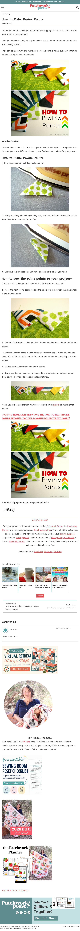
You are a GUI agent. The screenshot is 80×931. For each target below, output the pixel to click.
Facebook (38, 551)
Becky (10, 23)
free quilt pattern (17, 541)
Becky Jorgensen (40, 520)
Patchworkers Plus (42, 530)
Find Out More (45, 918)
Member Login (21, 928)
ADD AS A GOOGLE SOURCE (15, 890)
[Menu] (2, 7)
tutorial (56, 405)
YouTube (58, 551)
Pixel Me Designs (74, 926)
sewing (40, 596)
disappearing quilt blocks (62, 537)
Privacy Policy (31, 928)
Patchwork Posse (40, 7)
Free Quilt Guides (10, 928)
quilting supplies (67, 534)
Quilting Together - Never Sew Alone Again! (39, 2)
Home (2, 928)
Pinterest (48, 551)
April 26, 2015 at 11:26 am (63, 628)
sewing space (22, 537)
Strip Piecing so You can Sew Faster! (60, 608)
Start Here (25, 742)
